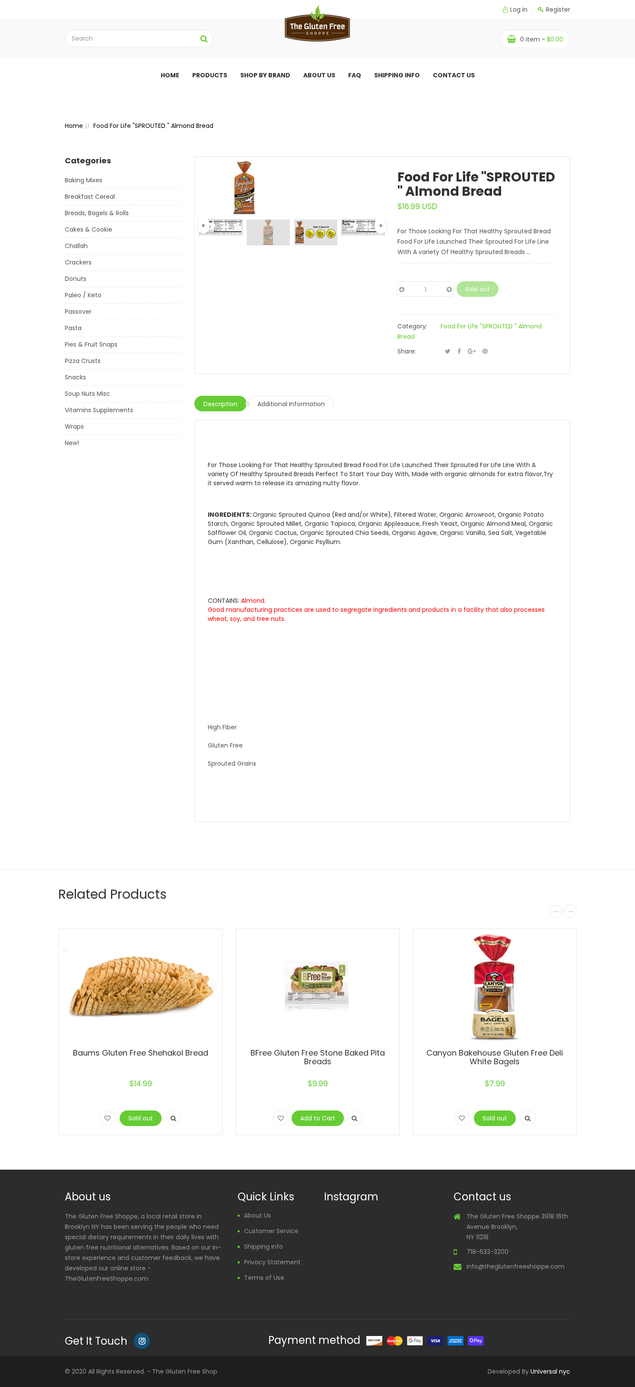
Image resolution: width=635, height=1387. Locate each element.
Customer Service (271, 1231)
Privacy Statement (272, 1262)
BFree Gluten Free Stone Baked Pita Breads (318, 1057)
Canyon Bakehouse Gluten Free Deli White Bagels (494, 1057)
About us (319, 75)
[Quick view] (173, 1118)
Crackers (78, 262)
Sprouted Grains (232, 763)
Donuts (75, 278)
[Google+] (472, 351)
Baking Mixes (83, 180)
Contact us (454, 75)
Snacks (75, 377)
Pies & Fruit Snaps (91, 344)
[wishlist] (107, 1118)
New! (72, 443)
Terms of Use (264, 1277)
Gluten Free (225, 745)
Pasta (73, 328)
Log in (518, 9)
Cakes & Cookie (88, 229)
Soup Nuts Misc (87, 393)
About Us (257, 1215)
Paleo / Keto (83, 295)
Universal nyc (550, 1371)
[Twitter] (448, 351)
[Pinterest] (485, 351)
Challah (76, 246)
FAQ (354, 75)
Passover (78, 311)
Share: (406, 351)
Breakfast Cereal (90, 196)
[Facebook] (459, 351)
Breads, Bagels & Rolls (97, 213)
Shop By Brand (265, 75)
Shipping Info (397, 75)
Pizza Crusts (83, 360)
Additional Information (291, 404)
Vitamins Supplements (99, 410)
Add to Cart (317, 1118)
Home (170, 75)
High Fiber (222, 727)
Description (220, 404)
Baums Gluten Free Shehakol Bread (140, 1052)
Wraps (74, 426)
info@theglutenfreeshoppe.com (516, 1266)
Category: (412, 326)
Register (558, 9)
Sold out (477, 289)
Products (209, 75)
